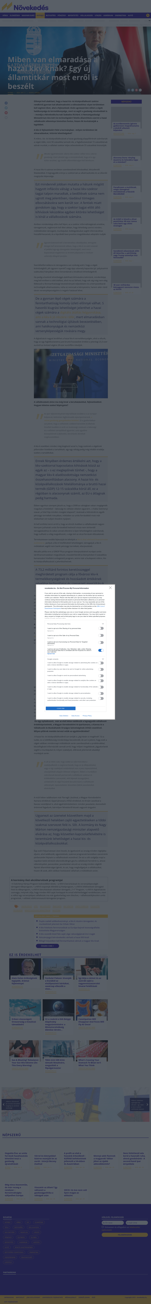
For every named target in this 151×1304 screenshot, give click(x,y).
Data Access (75, 716)
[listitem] (75, 624)
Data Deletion (63, 716)
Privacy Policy (87, 716)
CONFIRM (61, 708)
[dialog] (75, 652)
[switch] (101, 628)
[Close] (111, 588)
